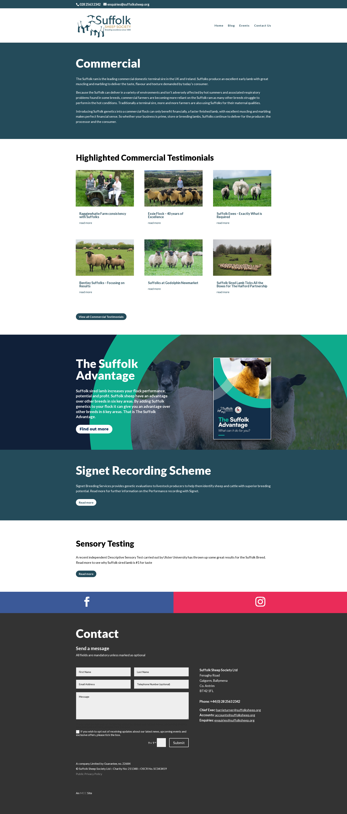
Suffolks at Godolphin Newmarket (173, 283)
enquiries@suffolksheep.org (234, 720)
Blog (231, 25)
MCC (83, 793)
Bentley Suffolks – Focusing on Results (102, 284)
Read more (86, 502)
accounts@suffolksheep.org (235, 715)
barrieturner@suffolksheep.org (238, 710)
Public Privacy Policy (89, 774)
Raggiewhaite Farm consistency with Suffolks (102, 215)
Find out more (94, 429)
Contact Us (262, 25)
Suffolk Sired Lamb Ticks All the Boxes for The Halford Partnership (242, 284)
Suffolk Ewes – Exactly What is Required (239, 215)
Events (244, 25)
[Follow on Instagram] (260, 602)
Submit (179, 742)
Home (219, 25)
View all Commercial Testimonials (101, 316)
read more (85, 222)
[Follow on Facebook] (87, 602)
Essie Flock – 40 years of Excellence (165, 215)
